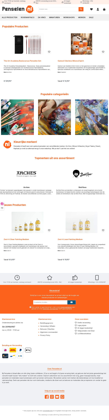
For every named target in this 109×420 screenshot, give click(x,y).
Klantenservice (44, 319)
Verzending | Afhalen (47, 326)
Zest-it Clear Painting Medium (16, 239)
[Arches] (26, 174)
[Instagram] (51, 396)
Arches (26, 187)
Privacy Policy (45, 335)
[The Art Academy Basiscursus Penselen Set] (27, 44)
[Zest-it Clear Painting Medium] (27, 222)
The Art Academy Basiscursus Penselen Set (22, 61)
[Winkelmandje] (104, 9)
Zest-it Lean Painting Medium (70, 239)
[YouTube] (57, 396)
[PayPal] (20, 350)
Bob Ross (82, 187)
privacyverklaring (66, 307)
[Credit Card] (5, 356)
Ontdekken (17, 124)
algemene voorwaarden (50, 309)
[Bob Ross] (82, 174)
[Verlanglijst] (91, 9)
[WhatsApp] (62, 396)
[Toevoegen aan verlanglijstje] (49, 52)
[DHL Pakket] (12, 350)
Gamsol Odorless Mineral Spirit (71, 61)
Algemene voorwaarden (49, 332)
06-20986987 (8, 327)
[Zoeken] (81, 9)
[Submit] (71, 302)
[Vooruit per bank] (20, 356)
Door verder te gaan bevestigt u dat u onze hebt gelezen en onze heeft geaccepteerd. (53, 308)
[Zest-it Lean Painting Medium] (81, 222)
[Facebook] (46, 396)
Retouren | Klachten (47, 329)
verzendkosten (48, 411)
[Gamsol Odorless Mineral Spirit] (81, 44)
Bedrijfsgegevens (46, 323)
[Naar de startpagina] (18, 9)
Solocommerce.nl (65, 415)
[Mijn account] (97, 9)
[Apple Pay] (28, 350)
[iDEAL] (5, 350)
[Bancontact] (12, 356)
